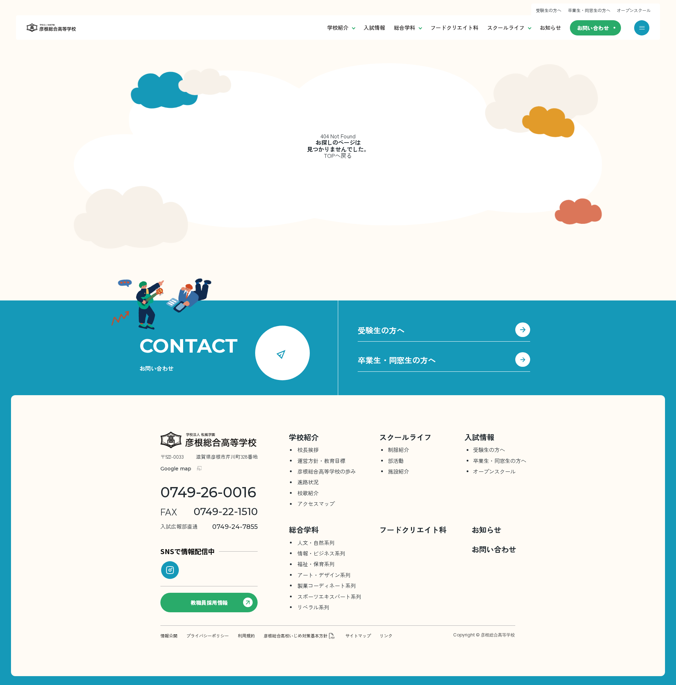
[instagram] (170, 570)
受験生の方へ (548, 10)
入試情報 (374, 27)
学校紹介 (337, 27)
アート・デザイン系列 (324, 575)
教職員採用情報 (209, 602)
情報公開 (168, 635)
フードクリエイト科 (454, 27)
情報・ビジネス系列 (321, 553)
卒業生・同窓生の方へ (589, 10)
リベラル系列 (313, 607)
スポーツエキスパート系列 (329, 596)
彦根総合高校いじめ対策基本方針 (296, 635)
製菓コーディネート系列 (326, 585)
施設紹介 (398, 471)
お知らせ (550, 27)
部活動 (396, 460)
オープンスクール (634, 10)
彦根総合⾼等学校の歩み (326, 471)
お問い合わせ (593, 28)
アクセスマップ (316, 503)
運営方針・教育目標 (321, 460)
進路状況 (308, 482)
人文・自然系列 (316, 542)
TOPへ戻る (338, 155)
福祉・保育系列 (316, 564)
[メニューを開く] (641, 27)
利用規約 (246, 635)
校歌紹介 (308, 493)
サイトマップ (358, 635)
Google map (175, 468)
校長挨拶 (308, 449)
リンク (386, 635)
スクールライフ (505, 27)
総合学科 (404, 27)
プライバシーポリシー (207, 635)
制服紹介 (398, 449)
